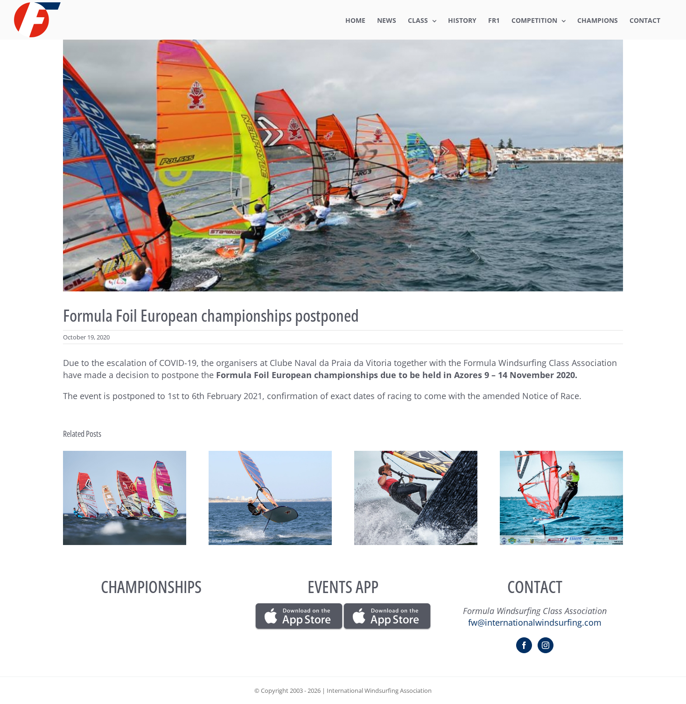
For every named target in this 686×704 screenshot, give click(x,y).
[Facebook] (524, 645)
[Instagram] (545, 645)
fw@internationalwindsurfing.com (535, 622)
